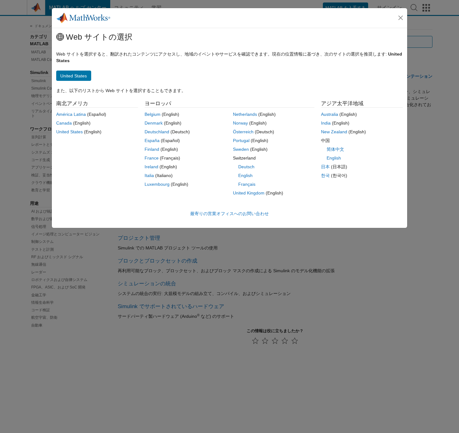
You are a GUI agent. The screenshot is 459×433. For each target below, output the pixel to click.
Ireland (151, 166)
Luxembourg (157, 184)
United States (69, 131)
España (152, 140)
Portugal (241, 140)
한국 (325, 175)
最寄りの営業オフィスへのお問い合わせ (229, 213)
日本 (325, 166)
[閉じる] (400, 17)
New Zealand (334, 131)
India (326, 123)
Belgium (152, 114)
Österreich (243, 131)
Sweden (241, 149)
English (245, 175)
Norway (240, 123)
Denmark (154, 123)
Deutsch (246, 166)
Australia (329, 114)
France (152, 157)
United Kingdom (248, 192)
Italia (149, 175)
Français (246, 184)
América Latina (71, 114)
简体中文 (335, 149)
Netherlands (245, 114)
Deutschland (157, 131)
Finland (152, 149)
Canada (64, 123)
